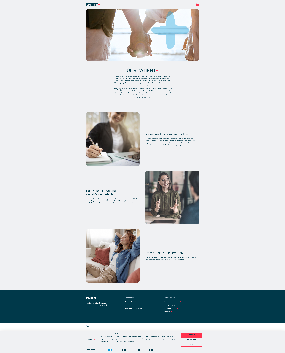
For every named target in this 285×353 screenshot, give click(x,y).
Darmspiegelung (129, 301)
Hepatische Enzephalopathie (132, 305)
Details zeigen (160, 350)
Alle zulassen (191, 334)
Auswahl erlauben (191, 339)
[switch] (124, 350)
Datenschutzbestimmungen (171, 301)
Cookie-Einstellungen (169, 308)
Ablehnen (191, 344)
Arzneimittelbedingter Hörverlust (133, 308)
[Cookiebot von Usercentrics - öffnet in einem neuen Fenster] (90, 350)
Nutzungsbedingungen (170, 305)
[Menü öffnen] (197, 4)
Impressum (167, 311)
